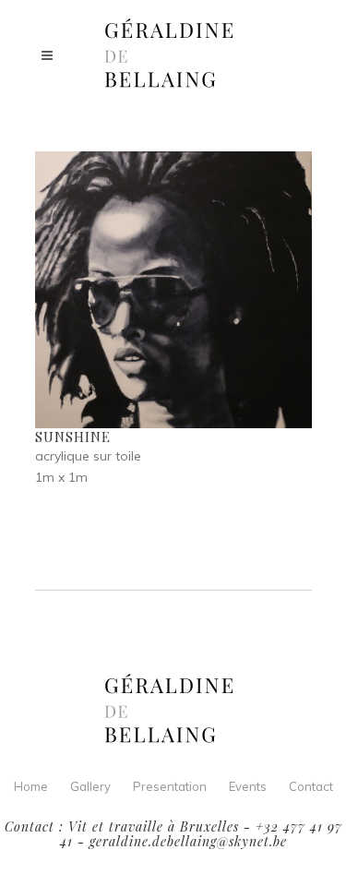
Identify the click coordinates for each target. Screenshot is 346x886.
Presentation (170, 786)
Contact (311, 786)
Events (248, 786)
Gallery (90, 786)
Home (31, 786)
